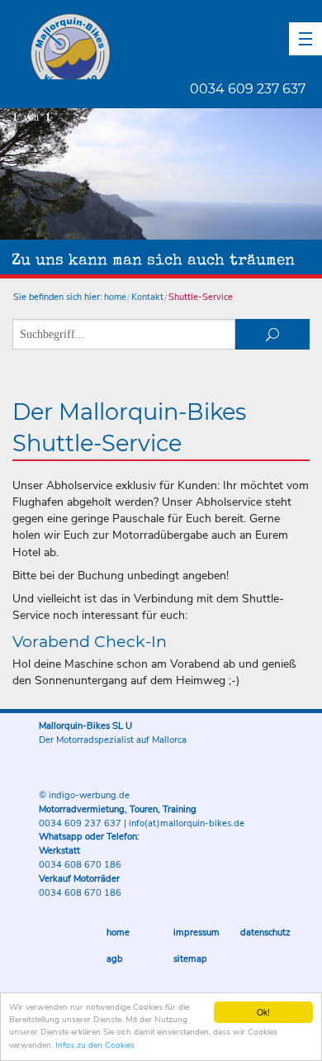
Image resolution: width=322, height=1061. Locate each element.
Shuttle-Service (200, 297)
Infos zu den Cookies (95, 1045)
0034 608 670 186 (80, 865)
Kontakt (147, 297)
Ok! (263, 1012)
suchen (272, 334)
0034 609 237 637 (247, 89)
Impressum (196, 932)
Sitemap (190, 959)
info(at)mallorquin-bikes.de (186, 823)
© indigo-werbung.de (84, 795)
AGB (115, 959)
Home (118, 932)
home (115, 297)
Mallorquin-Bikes (167, 46)
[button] (305, 38)
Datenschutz (265, 932)
